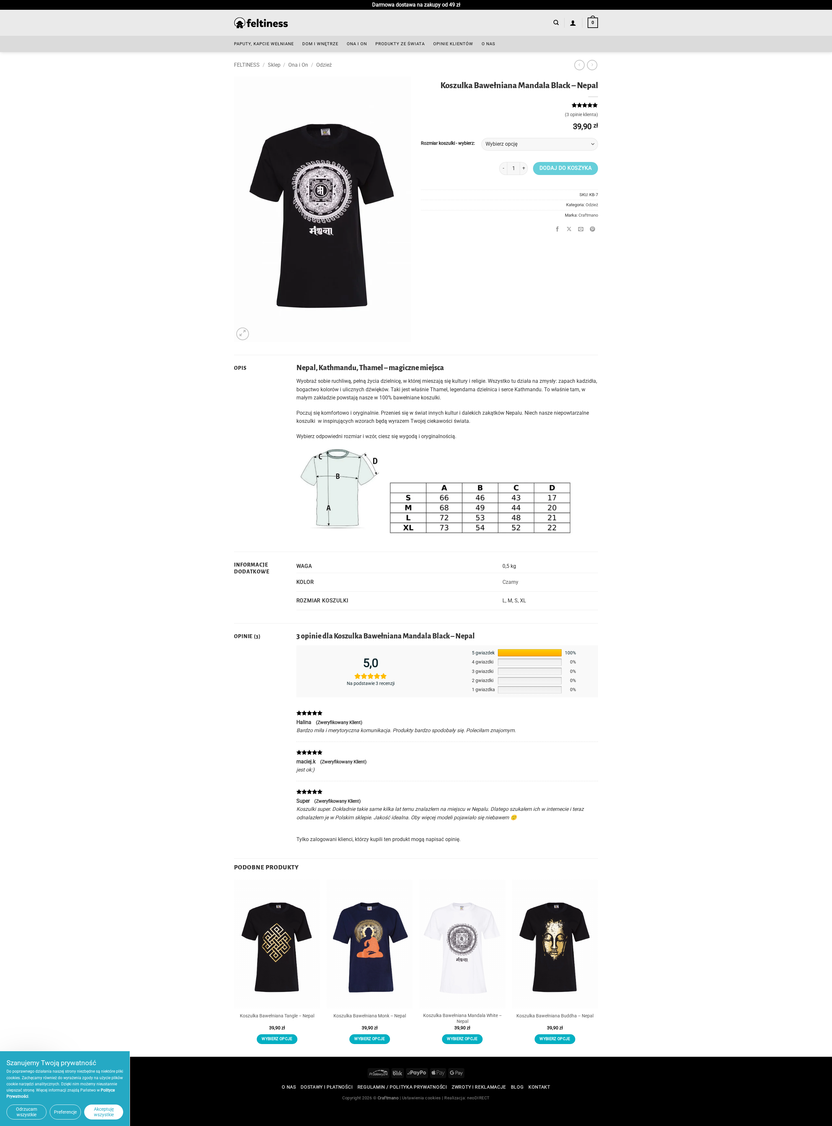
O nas (488, 43)
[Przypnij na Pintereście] (592, 229)
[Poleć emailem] (581, 229)
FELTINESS (247, 65)
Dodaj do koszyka (566, 168)
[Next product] (579, 65)
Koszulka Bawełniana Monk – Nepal (369, 1016)
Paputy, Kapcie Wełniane (264, 43)
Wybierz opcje (277, 1039)
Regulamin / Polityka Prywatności (402, 1087)
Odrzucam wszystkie (26, 1111)
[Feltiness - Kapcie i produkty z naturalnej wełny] (261, 23)
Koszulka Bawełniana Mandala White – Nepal (462, 1019)
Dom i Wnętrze (320, 43)
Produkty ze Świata (400, 43)
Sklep (274, 65)
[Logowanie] (573, 23)
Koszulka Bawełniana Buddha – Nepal (554, 1016)
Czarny (510, 582)
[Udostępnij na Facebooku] (557, 229)
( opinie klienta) (581, 114)
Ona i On (357, 43)
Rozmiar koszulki (438, 143)
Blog (517, 1087)
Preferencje (65, 1112)
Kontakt (539, 1087)
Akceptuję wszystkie (104, 1111)
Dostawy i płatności (327, 1087)
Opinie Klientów (453, 43)
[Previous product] (592, 65)
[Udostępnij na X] (569, 229)
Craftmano (588, 215)
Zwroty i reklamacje (479, 1087)
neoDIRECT (478, 1097)
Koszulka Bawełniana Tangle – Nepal (277, 1016)
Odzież (324, 65)
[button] (556, 22)
